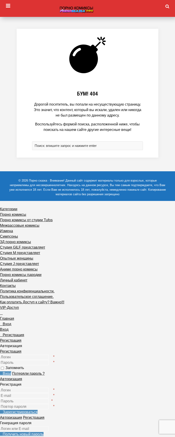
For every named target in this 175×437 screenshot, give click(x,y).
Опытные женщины (16, 258)
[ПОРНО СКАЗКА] (87, 9)
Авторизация (11, 379)
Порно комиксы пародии (20, 275)
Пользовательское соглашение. (27, 297)
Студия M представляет (20, 253)
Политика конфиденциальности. (27, 291)
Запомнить (14, 368)
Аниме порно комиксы (19, 269)
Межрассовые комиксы (19, 225)
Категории (8, 209)
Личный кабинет (13, 280)
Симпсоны (9, 236)
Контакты (8, 286)
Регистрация (10, 351)
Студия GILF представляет (22, 247)
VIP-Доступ (9, 308)
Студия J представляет (19, 264)
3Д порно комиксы (15, 242)
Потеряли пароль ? (28, 373)
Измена (6, 231)
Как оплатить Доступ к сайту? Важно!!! (32, 302)
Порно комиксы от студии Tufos (26, 220)
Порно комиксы (13, 214)
